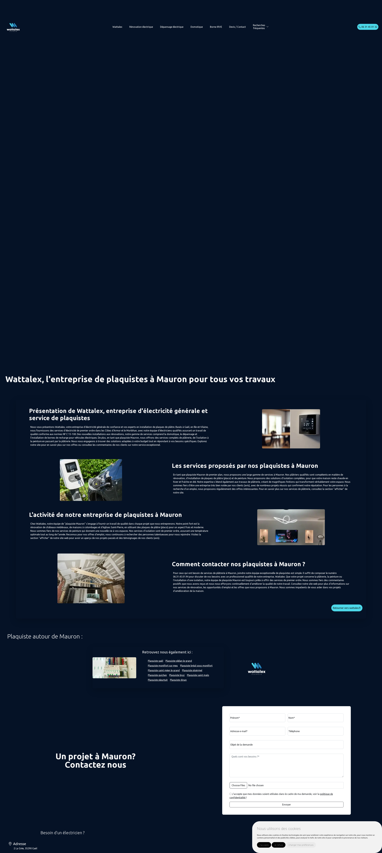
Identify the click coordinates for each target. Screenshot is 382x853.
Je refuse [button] (278, 845)
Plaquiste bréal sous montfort (196, 665)
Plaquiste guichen (157, 675)
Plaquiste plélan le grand (178, 661)
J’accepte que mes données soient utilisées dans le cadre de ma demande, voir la (281, 796)
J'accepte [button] (264, 845)
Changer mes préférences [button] (301, 845)
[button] (267, 26)
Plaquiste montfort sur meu (163, 665)
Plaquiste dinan (178, 680)
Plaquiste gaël (155, 661)
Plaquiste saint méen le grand (164, 670)
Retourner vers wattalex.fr (347, 608)
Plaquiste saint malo (198, 675)
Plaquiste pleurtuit (158, 680)
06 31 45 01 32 (369, 26)
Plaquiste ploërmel (192, 670)
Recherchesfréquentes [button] (259, 26)
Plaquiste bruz (177, 675)
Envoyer (286, 804)
